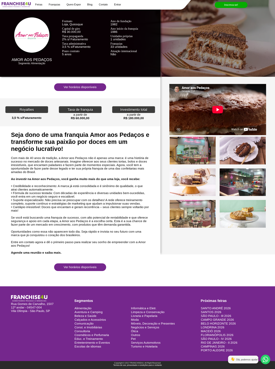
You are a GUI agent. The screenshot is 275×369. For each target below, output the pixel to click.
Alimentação (83, 308)
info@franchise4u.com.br (28, 314)
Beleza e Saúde (85, 316)
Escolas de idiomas (87, 346)
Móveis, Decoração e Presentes (153, 323)
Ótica (134, 331)
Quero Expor (74, 4)
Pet (133, 338)
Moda (135, 319)
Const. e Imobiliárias (88, 327)
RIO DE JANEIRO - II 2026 (219, 342)
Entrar (117, 4)
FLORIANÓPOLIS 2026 (217, 335)
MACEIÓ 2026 (211, 331)
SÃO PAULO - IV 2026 (216, 338)
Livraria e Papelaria (144, 316)
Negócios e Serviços (145, 327)
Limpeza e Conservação (148, 312)
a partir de (80, 114)
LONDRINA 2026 (212, 327)
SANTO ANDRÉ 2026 (216, 308)
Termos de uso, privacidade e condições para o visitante (137, 365)
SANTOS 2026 (211, 312)
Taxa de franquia (80, 110)
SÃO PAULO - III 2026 (216, 316)
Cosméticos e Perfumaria (91, 335)
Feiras (38, 4)
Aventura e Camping (88, 312)
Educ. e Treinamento (88, 338)
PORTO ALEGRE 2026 (217, 350)
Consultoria (82, 331)
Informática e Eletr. (143, 308)
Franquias (54, 4)
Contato (103, 4)
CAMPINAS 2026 (213, 346)
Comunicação (84, 323)
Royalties (27, 110)
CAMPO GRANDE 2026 (217, 319)
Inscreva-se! (231, 5)
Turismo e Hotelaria (144, 346)
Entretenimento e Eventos (92, 342)
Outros (135, 335)
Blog (89, 4)
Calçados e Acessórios (90, 319)
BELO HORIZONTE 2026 (218, 323)
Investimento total (133, 110)
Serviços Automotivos (146, 342)
